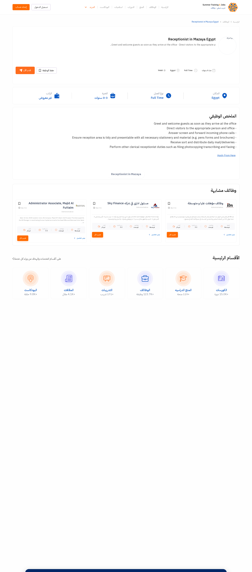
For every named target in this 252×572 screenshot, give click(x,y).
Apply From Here (226, 155)
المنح (141, 7)
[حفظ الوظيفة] (169, 204)
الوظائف (152, 7)
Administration (217, 207)
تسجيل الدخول (41, 7)
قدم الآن (27, 70)
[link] (221, 7)
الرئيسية (164, 7)
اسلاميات (118, 7)
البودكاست (104, 7)
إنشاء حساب (21, 7)
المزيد (92, 7)
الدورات (131, 7)
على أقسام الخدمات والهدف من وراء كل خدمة (37, 259)
